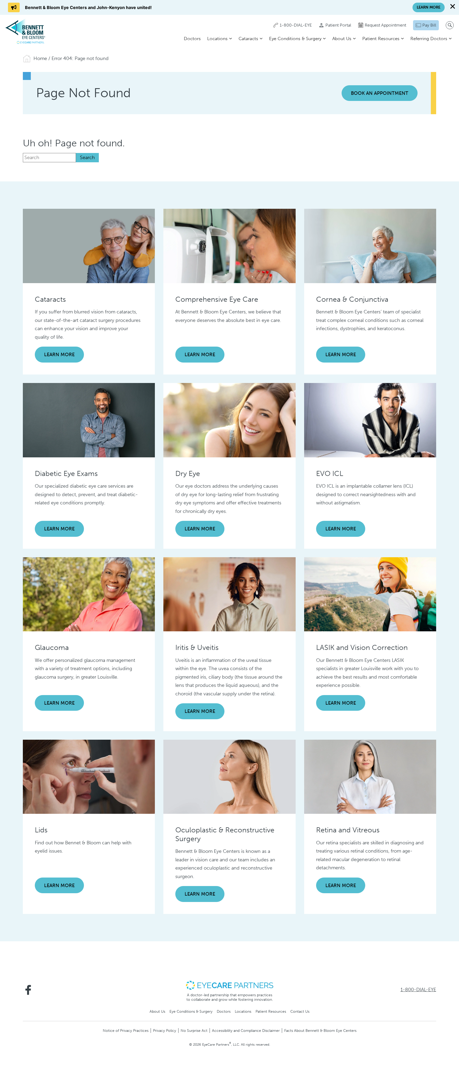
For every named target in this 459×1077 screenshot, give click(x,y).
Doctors (192, 38)
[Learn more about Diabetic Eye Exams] (89, 420)
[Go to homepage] (25, 31)
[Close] (453, 6)
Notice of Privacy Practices (125, 1030)
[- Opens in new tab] (229, 984)
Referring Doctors (428, 38)
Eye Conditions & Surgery (295, 38)
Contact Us (299, 1011)
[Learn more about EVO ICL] (370, 420)
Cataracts (248, 38)
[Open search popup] (450, 25)
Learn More (59, 354)
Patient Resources (381, 38)
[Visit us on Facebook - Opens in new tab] (28, 990)
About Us (341, 38)
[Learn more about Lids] (89, 776)
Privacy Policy (164, 1030)
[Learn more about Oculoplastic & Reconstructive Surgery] (229, 776)
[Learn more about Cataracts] (89, 246)
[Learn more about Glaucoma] (89, 594)
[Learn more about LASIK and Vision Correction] (370, 594)
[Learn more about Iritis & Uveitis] (229, 594)
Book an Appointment (379, 93)
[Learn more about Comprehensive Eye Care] (229, 246)
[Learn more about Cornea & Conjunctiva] (370, 246)
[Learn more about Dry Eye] (229, 420)
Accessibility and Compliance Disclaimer (246, 1030)
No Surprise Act (194, 1030)
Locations (217, 38)
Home (40, 58)
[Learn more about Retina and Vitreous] (370, 776)
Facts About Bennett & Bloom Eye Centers (320, 1030)
